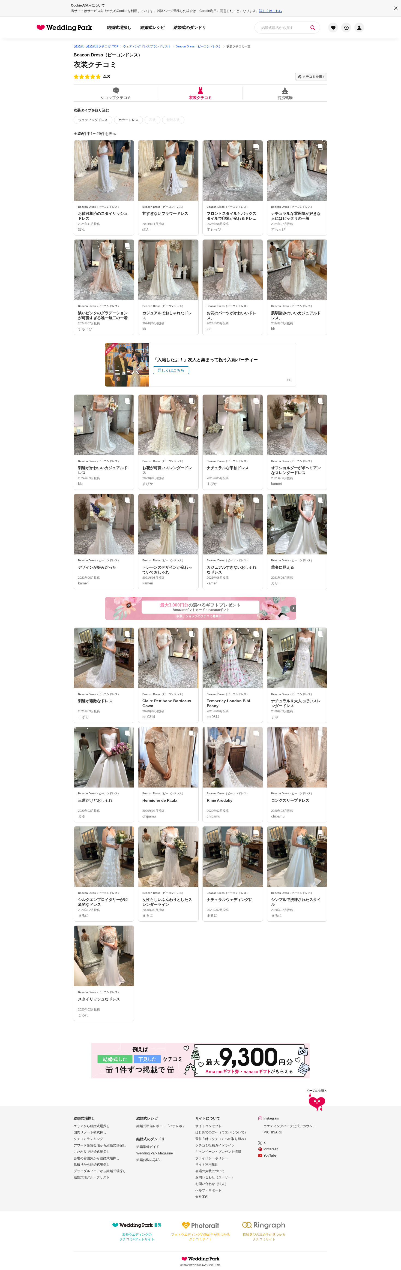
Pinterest (271, 1149)
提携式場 (285, 97)
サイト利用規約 (206, 1164)
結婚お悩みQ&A (148, 1160)
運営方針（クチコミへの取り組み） (221, 1139)
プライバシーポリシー (211, 1158)
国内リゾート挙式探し (90, 1132)
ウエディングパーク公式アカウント (290, 1126)
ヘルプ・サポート (208, 1190)
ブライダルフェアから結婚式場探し (100, 1171)
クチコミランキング (88, 1139)
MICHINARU (273, 1132)
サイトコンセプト (208, 1126)
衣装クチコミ (200, 97)
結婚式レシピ (152, 27)
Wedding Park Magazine (154, 1153)
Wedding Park (200, 1258)
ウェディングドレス (93, 120)
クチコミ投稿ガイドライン (215, 1145)
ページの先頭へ (316, 1090)
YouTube (270, 1155)
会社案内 (201, 1197)
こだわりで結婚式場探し (92, 1152)
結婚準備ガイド (147, 1147)
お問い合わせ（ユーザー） (215, 1177)
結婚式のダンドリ (189, 27)
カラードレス (128, 120)
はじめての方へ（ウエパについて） (221, 1132)
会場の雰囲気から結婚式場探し (96, 1158)
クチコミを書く (314, 77)
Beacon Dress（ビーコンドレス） (108, 55)
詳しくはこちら (270, 11)
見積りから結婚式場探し (92, 1164)
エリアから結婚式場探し (92, 1126)
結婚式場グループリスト (92, 1177)
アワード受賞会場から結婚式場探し (100, 1145)
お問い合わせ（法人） (211, 1184)
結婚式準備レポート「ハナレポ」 (160, 1126)
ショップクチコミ (116, 97)
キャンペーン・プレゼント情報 (218, 1152)
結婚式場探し (119, 27)
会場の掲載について (210, 1171)
